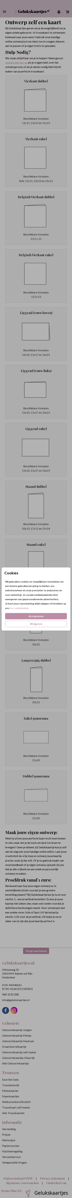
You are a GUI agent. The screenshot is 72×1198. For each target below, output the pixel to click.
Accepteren (36, 616)
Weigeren (36, 623)
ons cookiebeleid (19, 608)
